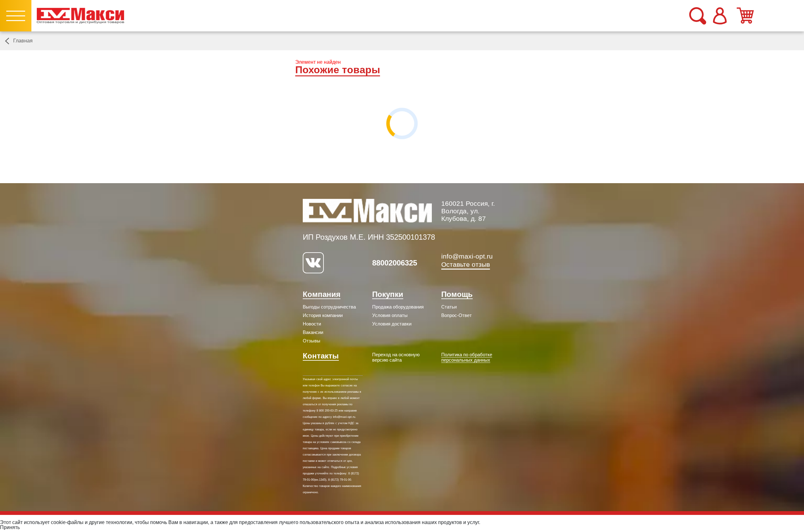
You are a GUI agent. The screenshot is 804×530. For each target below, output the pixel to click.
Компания (321, 294)
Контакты (321, 356)
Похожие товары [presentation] (337, 70)
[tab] (337, 70)
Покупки (387, 294)
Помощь (457, 294)
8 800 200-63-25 (327, 410)
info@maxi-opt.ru (467, 256)
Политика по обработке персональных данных (466, 357)
